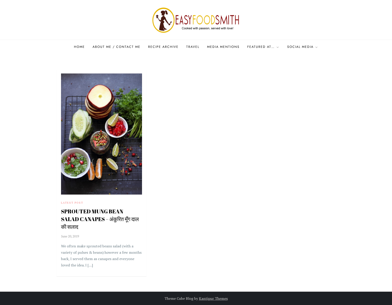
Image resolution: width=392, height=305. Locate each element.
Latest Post (72, 202)
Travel (192, 46)
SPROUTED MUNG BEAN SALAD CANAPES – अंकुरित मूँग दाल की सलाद (100, 219)
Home (79, 46)
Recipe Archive (163, 46)
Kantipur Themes (213, 298)
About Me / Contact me (116, 46)
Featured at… (261, 46)
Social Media (300, 46)
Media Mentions (223, 46)
